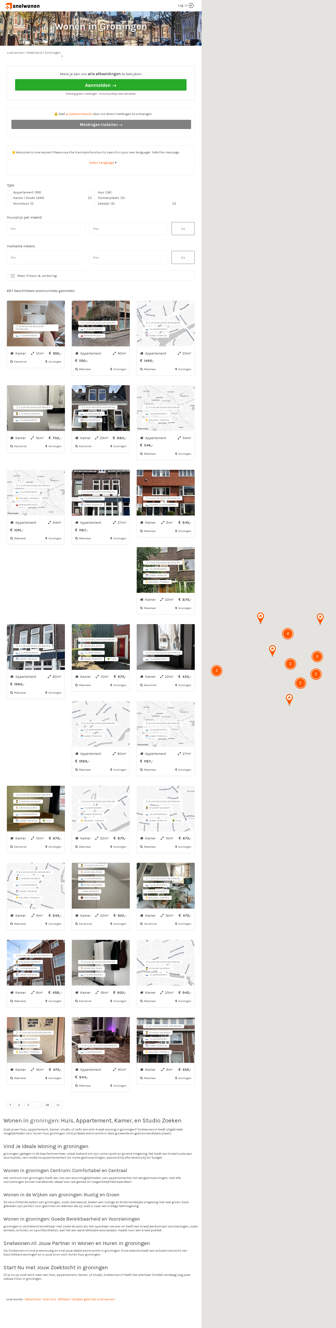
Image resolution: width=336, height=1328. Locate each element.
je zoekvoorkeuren (79, 114)
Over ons (49, 1299)
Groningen (53, 53)
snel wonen (14, 1299)
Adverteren (33, 1299)
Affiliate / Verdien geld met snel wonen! (86, 1299)
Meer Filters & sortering (37, 276)
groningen (44, 1120)
